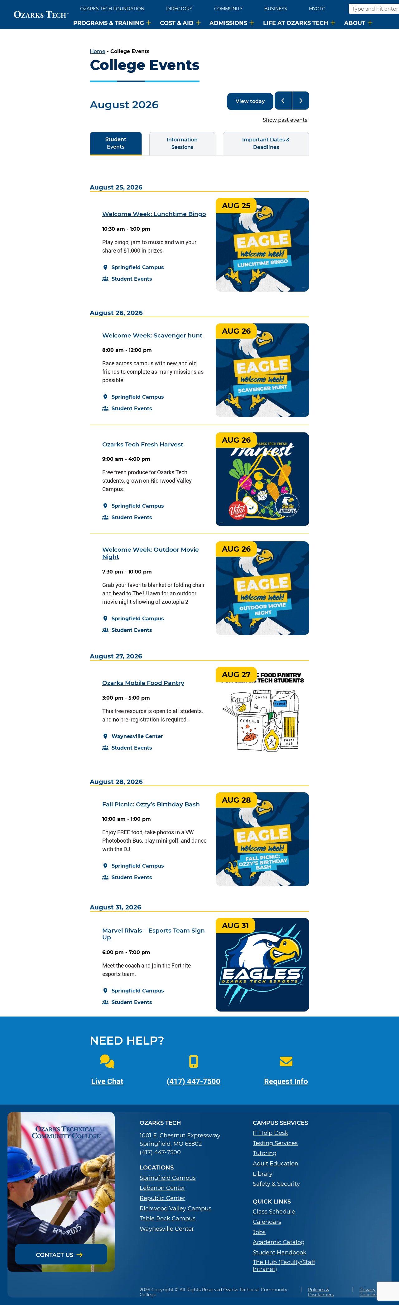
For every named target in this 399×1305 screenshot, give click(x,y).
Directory (179, 8)
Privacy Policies (367, 1292)
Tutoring (264, 1153)
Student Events (108, 143)
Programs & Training (108, 23)
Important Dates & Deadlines (256, 143)
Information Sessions (173, 143)
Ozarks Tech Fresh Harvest (142, 444)
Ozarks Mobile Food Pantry (143, 683)
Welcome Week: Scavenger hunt (152, 335)
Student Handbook (279, 1252)
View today (250, 101)
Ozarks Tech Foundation (112, 8)
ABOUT (354, 23)
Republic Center (162, 1198)
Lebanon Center (162, 1188)
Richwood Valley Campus (175, 1208)
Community (228, 8)
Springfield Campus (168, 1178)
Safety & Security (276, 1184)
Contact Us (54, 1255)
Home (97, 51)
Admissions (228, 23)
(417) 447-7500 (193, 1081)
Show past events (285, 120)
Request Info (286, 1081)
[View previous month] (283, 100)
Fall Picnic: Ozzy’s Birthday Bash (151, 804)
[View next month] (301, 100)
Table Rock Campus (167, 1218)
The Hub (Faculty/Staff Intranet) (284, 1266)
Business (275, 8)
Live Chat (107, 1081)
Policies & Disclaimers (321, 1292)
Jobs (259, 1232)
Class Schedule (274, 1212)
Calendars (267, 1222)
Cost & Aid (177, 23)
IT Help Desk (270, 1133)
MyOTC (317, 8)
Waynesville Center (167, 1229)
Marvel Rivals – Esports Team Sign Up (153, 934)
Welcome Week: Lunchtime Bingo (154, 214)
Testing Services (275, 1143)
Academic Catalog (279, 1242)
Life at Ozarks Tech (295, 23)
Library (262, 1174)
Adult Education (275, 1163)
